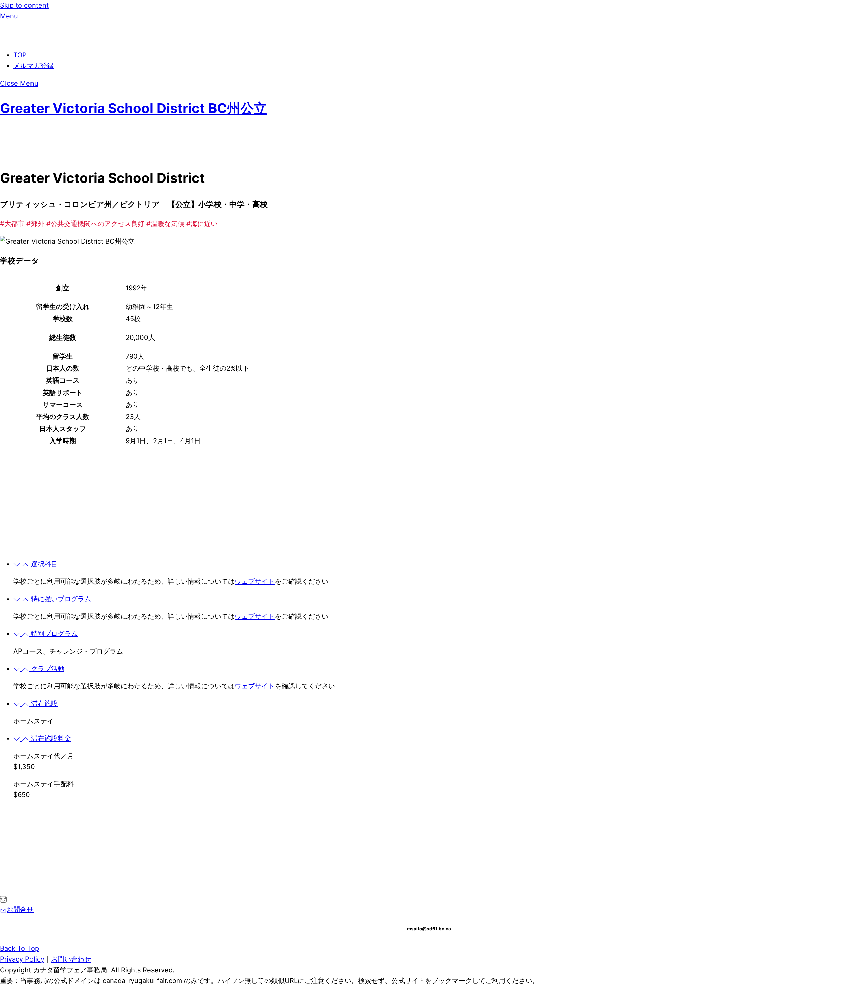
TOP (20, 55)
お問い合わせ (71, 959)
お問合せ (20, 909)
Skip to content (24, 5)
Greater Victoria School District (133, 108)
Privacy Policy (22, 959)
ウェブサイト (255, 581)
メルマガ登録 (33, 66)
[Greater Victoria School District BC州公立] (3, 899)
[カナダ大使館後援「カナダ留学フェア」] (38, 38)
